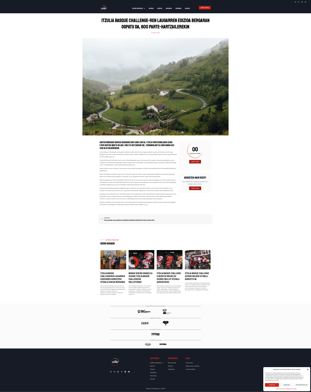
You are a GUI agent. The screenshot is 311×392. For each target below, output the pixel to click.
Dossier (159, 8)
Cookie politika (190, 369)
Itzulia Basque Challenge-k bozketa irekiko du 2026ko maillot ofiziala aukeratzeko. (169, 278)
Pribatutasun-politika (291, 388)
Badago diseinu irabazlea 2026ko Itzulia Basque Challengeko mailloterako (141, 278)
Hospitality (171, 369)
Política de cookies (280, 388)
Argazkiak (169, 8)
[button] (308, 369)
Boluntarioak (172, 363)
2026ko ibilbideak (137, 8)
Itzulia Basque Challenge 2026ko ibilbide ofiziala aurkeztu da (197, 276)
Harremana (189, 363)
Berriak (151, 8)
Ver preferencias (302, 385)
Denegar (287, 385)
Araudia (187, 8)
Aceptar (272, 385)
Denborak (178, 8)
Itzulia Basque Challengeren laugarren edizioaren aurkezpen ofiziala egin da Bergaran (112, 278)
